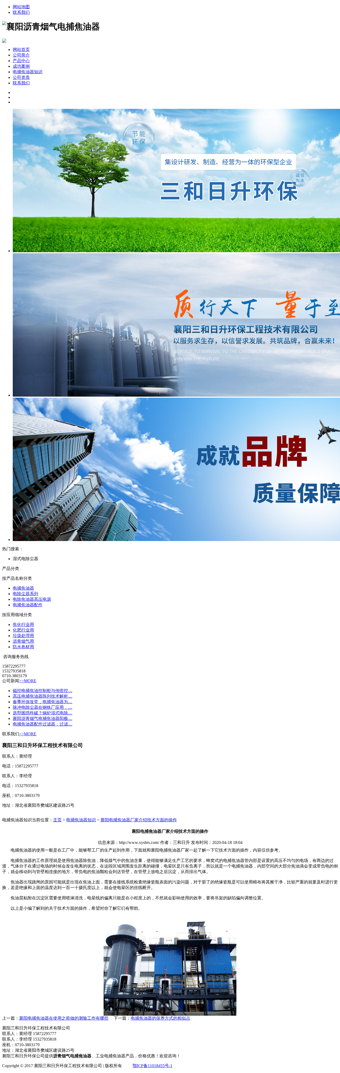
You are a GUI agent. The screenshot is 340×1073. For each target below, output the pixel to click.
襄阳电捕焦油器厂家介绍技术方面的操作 (138, 820)
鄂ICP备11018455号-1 (152, 1065)
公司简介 (21, 55)
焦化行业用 (23, 624)
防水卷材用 (23, 647)
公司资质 (21, 77)
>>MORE (27, 681)
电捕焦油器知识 (27, 72)
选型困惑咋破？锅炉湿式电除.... (42, 713)
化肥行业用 (23, 630)
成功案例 (21, 66)
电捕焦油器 (23, 588)
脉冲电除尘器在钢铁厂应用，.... (42, 707)
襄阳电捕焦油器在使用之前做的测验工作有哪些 (63, 1018)
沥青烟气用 (23, 641)
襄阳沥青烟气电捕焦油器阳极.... (42, 718)
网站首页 (21, 49)
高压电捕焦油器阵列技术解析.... (42, 696)
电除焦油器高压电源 (32, 599)
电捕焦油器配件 (27, 605)
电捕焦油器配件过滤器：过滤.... (42, 724)
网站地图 (21, 7)
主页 (57, 820)
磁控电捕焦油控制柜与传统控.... (42, 690)
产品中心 (21, 60)
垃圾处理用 (23, 635)
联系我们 (21, 12)
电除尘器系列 (25, 593)
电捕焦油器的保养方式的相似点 (160, 1018)
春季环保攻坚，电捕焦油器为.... (42, 701)
